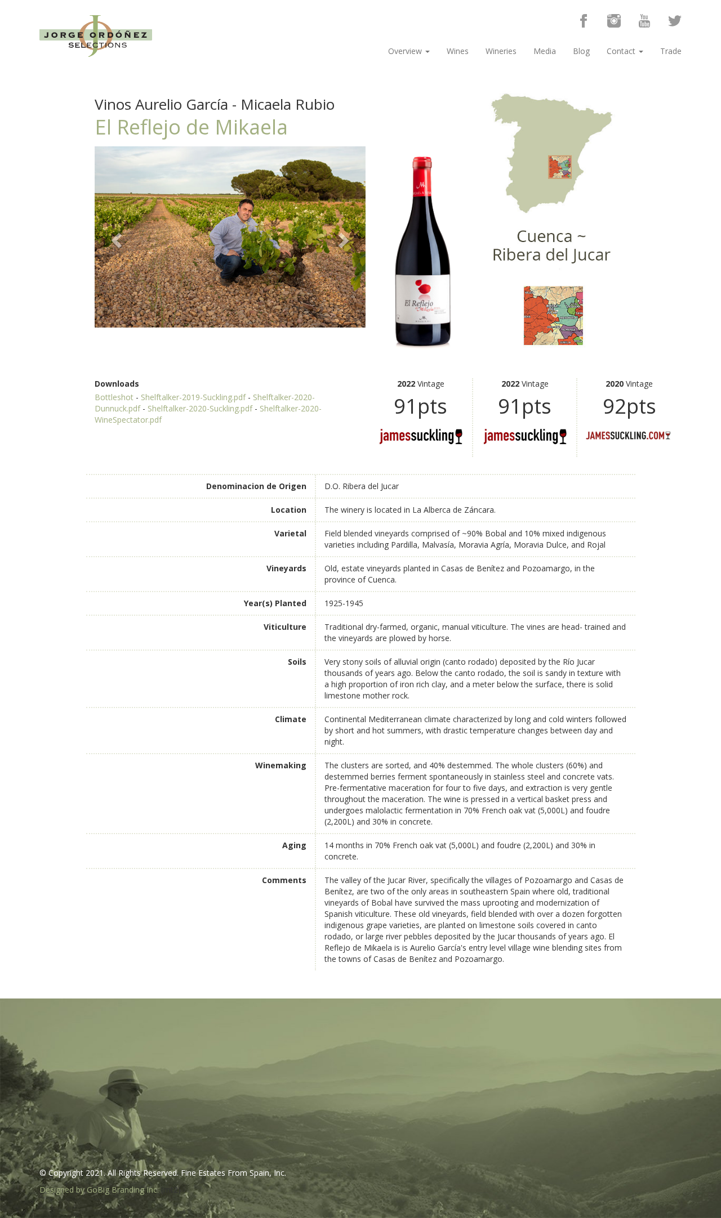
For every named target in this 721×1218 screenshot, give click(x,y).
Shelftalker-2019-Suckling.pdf (193, 397)
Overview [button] (406, 51)
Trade (671, 51)
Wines (458, 51)
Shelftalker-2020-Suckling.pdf (200, 408)
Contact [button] (622, 51)
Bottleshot (114, 397)
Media (544, 51)
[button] (115, 237)
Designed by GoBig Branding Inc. (99, 1189)
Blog (581, 51)
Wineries (501, 51)
